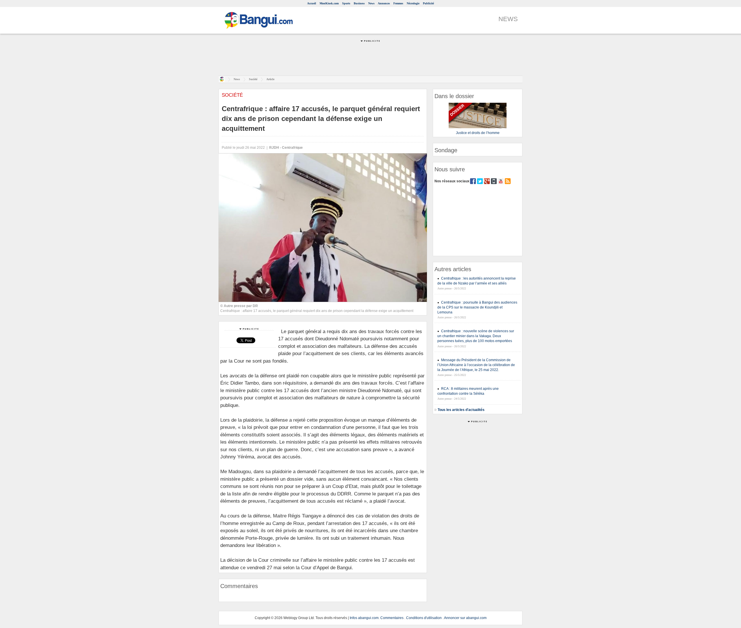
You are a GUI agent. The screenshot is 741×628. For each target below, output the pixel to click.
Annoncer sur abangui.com (465, 618)
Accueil (311, 3)
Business (359, 3)
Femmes (398, 3)
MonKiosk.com (329, 3)
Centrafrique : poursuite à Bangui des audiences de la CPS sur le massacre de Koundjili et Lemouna (477, 307)
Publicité (428, 3)
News (371, 3)
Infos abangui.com (364, 618)
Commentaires (391, 618)
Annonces (384, 3)
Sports (346, 3)
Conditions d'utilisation (424, 618)
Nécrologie (413, 3)
